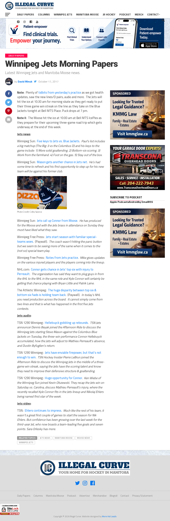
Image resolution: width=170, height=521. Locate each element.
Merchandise (100, 496)
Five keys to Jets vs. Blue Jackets (58, 141)
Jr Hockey (109, 14)
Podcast (125, 14)
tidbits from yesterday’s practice (59, 92)
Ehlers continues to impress (43, 410)
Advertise (84, 496)
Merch (139, 14)
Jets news (45, 438)
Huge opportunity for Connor (63, 378)
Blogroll (113, 496)
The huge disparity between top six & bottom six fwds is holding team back (56, 292)
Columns (44, 14)
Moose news (83, 438)
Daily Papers (25, 14)
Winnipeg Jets (63, 14)
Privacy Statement (142, 496)
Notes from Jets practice (62, 257)
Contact (153, 14)
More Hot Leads (109, 516)
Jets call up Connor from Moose (57, 220)
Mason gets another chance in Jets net (62, 162)
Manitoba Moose (87, 14)
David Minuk (25, 81)
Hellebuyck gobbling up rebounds (66, 322)
